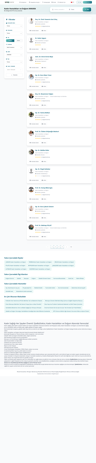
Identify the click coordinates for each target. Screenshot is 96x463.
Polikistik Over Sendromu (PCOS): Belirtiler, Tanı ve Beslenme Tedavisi (24, 300)
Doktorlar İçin (62, 2)
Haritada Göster (35, 30)
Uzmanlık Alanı (11, 23)
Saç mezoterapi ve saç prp (13, 288)
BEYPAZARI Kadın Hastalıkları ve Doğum (38, 265)
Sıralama (9, 44)
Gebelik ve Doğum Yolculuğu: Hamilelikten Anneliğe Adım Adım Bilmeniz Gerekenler (28, 311)
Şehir (8, 51)
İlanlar (54, 2)
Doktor (10, 40)
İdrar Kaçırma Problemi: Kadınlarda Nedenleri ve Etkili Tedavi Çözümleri (63, 304)
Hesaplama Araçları (35, 2)
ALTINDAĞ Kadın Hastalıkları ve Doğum (16, 269)
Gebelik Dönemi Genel (44, 278)
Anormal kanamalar (63, 288)
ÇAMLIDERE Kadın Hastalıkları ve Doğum (63, 265)
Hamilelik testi (9, 291)
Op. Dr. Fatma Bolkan (42, 113)
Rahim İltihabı (80, 278)
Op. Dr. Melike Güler (42, 150)
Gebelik (19, 278)
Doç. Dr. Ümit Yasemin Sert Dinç (46, 19)
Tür (8, 37)
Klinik (18, 40)
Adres (44, 30)
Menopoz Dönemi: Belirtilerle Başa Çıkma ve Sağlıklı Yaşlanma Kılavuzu (64, 300)
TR (72, 2)
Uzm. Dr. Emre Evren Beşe (44, 57)
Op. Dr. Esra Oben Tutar (43, 75)
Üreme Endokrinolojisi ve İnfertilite (58, 96)
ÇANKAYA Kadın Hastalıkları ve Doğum (16, 262)
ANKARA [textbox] (9, 54)
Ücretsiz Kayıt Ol (87, 2)
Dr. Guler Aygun (40, 38)
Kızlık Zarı (70, 278)
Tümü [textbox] (8, 26)
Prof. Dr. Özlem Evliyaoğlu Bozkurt (47, 131)
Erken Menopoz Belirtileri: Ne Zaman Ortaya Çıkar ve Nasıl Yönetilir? (24, 304)
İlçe (8, 59)
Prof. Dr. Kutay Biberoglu (43, 188)
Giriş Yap (79, 2)
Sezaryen (26, 278)
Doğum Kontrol (10, 278)
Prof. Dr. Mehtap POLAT (43, 225)
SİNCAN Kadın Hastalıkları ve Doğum (64, 262)
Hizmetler (9, 30)
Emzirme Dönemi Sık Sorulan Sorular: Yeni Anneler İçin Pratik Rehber (62, 308)
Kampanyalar (47, 2)
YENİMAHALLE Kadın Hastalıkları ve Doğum (40, 262)
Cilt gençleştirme (26, 288)
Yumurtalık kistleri (50, 288)
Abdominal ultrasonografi (78, 288)
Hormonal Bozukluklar (59, 278)
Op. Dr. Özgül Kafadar (42, 169)
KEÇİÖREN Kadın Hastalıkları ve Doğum (39, 269)
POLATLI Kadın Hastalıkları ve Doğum (15, 265)
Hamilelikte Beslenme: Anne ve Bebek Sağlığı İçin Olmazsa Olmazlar (23, 308)
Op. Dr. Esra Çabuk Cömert (44, 207)
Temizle (15, 75)
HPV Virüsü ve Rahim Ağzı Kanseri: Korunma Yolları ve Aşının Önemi (71, 311)
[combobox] (14, 26)
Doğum (34, 278)
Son (71, 246)
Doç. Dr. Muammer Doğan (44, 94)
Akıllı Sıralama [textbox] (10, 47)
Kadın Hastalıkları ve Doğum (41, 22)
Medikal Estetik (38, 288)
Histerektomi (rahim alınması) (24, 291)
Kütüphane (23, 2)
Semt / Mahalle (11, 66)
